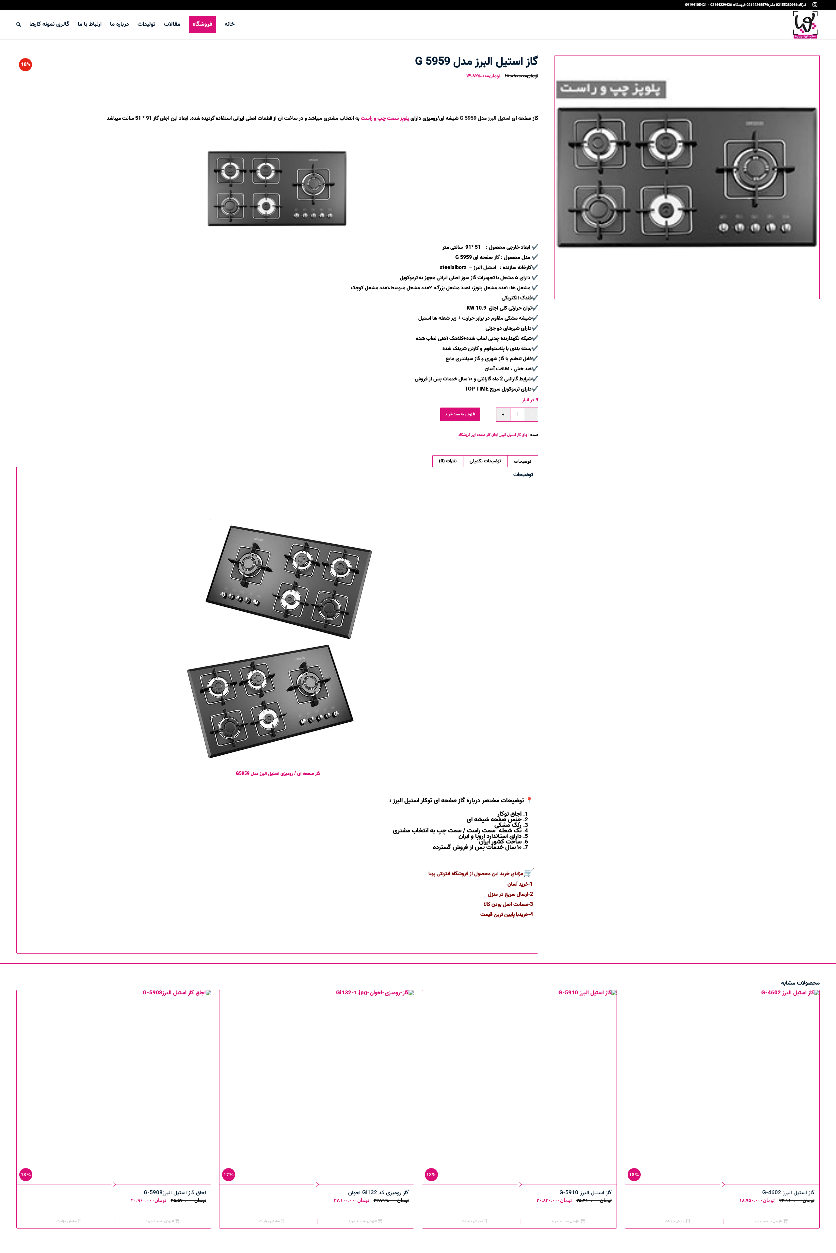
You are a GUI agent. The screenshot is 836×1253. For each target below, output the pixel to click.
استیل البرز (499, 118)
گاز (497, 257)
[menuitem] (229, 24)
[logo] (805, 24)
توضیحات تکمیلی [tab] (485, 461)
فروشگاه (464, 435)
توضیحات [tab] (522, 461)
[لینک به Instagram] (815, 5)
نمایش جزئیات (675, 1221)
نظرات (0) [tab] (448, 461)
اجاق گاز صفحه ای (485, 435)
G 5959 (468, 118)
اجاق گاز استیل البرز (514, 435)
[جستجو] (18, 24)
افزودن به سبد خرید (460, 414)
